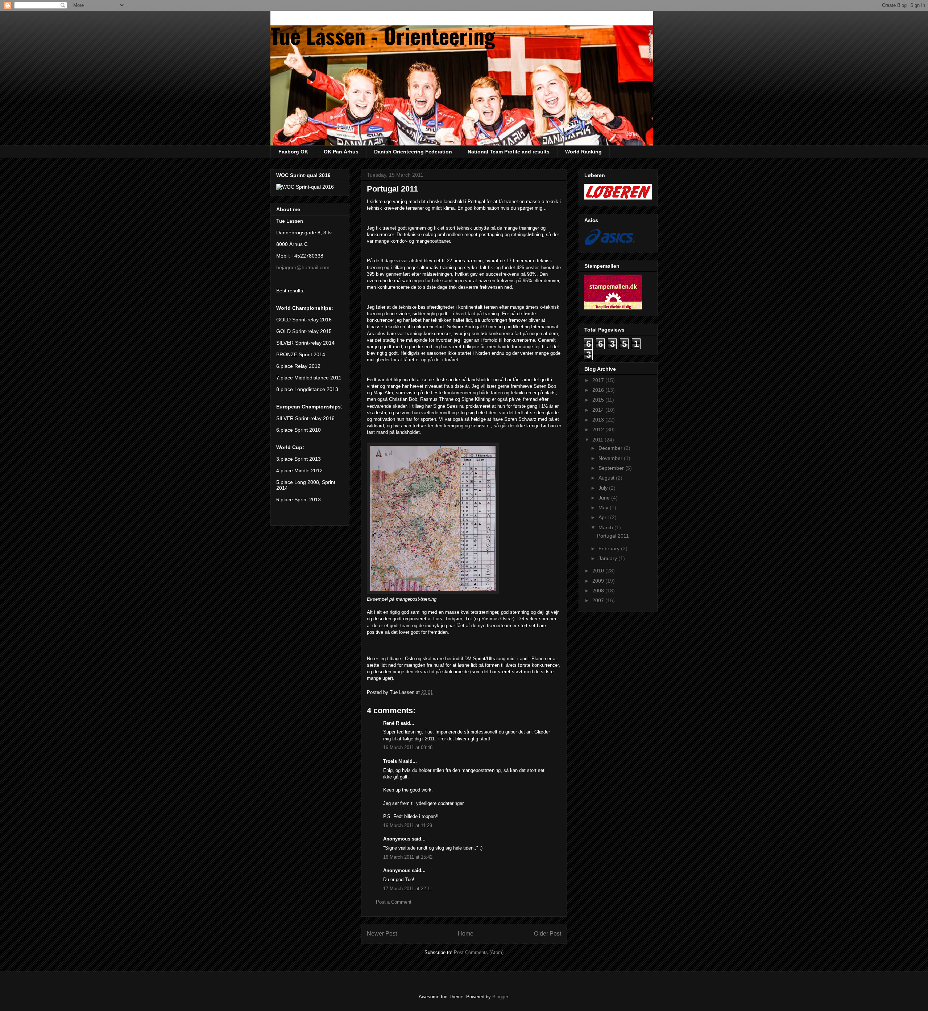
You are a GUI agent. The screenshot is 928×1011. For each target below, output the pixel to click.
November (611, 458)
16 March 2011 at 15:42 (407, 857)
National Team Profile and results (509, 152)
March (606, 527)
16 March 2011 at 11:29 (407, 825)
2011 (598, 440)
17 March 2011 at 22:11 (407, 888)
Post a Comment (393, 902)
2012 (598, 429)
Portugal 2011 (613, 536)
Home (465, 933)
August (607, 478)
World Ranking (583, 152)
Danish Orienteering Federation (413, 152)
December (611, 448)
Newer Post (382, 933)
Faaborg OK (293, 152)
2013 (598, 420)
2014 (598, 410)
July (603, 488)
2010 (598, 571)
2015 (598, 400)
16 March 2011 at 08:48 (407, 747)
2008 (598, 590)
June (604, 498)
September (611, 468)
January (608, 558)
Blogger (500, 996)
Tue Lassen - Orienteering (382, 35)
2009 (598, 581)
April (604, 517)
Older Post (547, 933)
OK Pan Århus (341, 152)
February (609, 548)
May (604, 507)
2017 (598, 380)
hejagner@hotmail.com (303, 267)
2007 (598, 600)
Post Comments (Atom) (479, 952)
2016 (598, 390)
